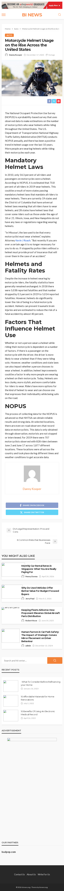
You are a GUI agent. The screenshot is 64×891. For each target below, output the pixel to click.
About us (31, 874)
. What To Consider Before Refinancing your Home (40, 683)
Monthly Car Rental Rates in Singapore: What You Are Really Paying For (38, 569)
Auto (9, 35)
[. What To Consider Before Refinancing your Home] (10, 686)
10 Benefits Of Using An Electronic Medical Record (38, 713)
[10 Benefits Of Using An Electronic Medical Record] (10, 715)
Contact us (19, 874)
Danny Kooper (15, 55)
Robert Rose (31, 620)
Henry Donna (31, 576)
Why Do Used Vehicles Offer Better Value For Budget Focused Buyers (40, 591)
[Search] (59, 14)
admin (28, 645)
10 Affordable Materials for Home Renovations (37, 698)
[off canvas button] (4, 14)
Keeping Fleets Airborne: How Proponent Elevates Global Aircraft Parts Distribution (40, 613)
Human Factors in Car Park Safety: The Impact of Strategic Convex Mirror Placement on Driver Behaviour (40, 637)
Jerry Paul (29, 598)
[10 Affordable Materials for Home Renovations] (10, 701)
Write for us (44, 874)
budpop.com (9, 851)
